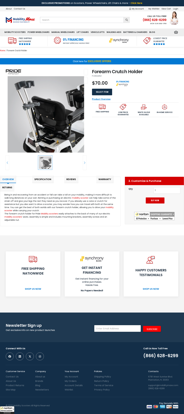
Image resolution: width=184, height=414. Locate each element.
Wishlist (69, 389)
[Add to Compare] (86, 80)
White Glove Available (144, 113)
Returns (7, 187)
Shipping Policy (102, 376)
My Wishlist (153, 8)
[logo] (20, 20)
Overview (8, 179)
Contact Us (19, 8)
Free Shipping (102, 112)
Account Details (74, 385)
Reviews (71, 179)
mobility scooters (13, 216)
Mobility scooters (49, 213)
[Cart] (176, 32)
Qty (131, 189)
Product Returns (15, 385)
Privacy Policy (102, 389)
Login (175, 8)
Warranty (104, 179)
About (9, 8)
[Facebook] (10, 356)
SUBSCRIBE (152, 329)
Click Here (136, 3)
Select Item (102, 92)
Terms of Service (103, 385)
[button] (7, 410)
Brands (39, 381)
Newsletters (42, 389)
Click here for (92, 61)
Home (2, 50)
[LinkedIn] (20, 356)
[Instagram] (40, 356)
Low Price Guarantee (123, 113)
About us (40, 376)
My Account (71, 376)
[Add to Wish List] (86, 72)
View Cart (166, 8)
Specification (42, 179)
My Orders (70, 381)
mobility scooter (80, 197)
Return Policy (101, 381)
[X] (30, 356)
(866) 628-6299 (156, 388)
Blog (37, 385)
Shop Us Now (33, 289)
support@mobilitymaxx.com (163, 385)
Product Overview (101, 99)
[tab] (12, 178)
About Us (11, 381)
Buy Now (155, 200)
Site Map (11, 389)
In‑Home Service (164, 112)
